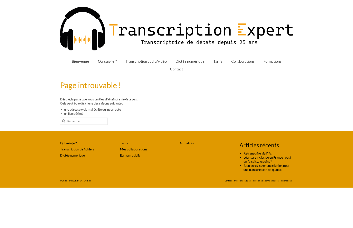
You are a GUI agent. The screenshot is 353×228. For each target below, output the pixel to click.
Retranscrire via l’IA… (258, 153)
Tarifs (124, 143)
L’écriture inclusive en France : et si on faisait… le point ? (267, 159)
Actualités (187, 143)
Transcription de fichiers (77, 149)
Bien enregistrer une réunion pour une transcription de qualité (267, 167)
